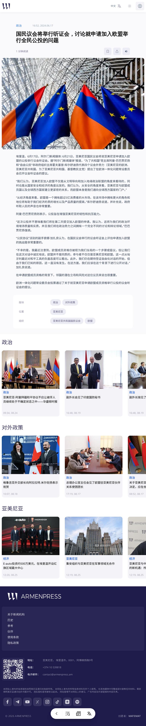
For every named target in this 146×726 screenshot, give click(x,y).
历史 (10, 620)
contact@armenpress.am (58, 674)
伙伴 (10, 631)
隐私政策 (13, 643)
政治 (55, 302)
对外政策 (70, 302)
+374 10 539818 (52, 667)
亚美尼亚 (58, 311)
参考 (10, 626)
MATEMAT (135, 716)
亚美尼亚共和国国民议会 (66, 320)
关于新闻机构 (16, 614)
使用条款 (13, 637)
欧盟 (90, 320)
